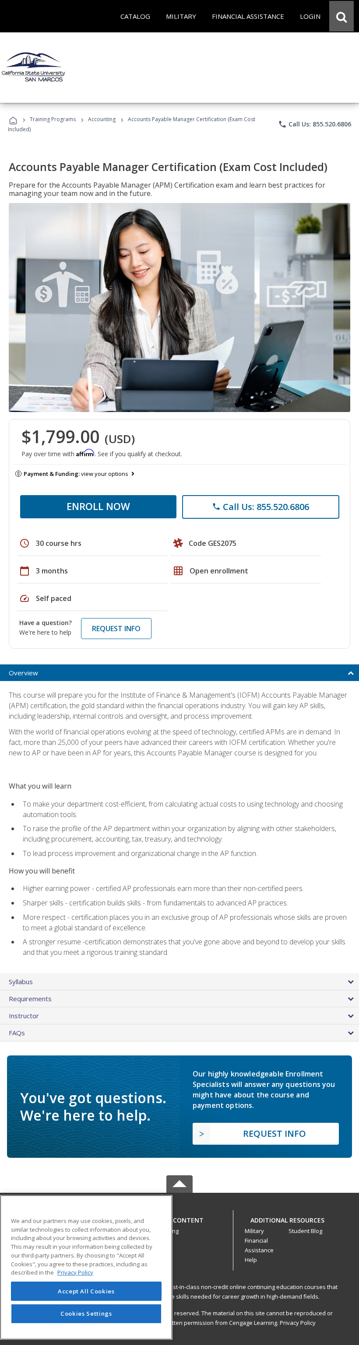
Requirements (30, 998)
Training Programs (53, 119)
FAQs (17, 1032)
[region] (86, 1267)
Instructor (24, 1015)
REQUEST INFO (116, 628)
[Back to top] (179, 1218)
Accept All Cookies (86, 1291)
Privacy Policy (298, 1323)
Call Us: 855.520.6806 (314, 124)
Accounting (102, 119)
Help (251, 1260)
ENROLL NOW (98, 506)
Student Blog (305, 1231)
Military (254, 1231)
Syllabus (21, 981)
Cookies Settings (86, 1313)
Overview (23, 672)
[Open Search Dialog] (341, 16)
